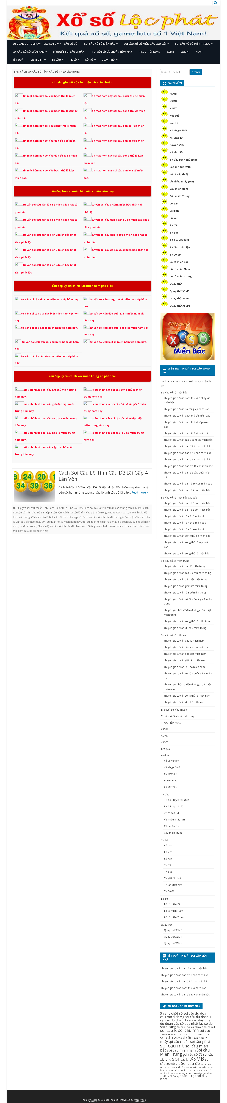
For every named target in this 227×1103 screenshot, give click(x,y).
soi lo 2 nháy (182, 1067)
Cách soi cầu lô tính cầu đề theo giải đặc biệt (108, 517)
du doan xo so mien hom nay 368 (66, 521)
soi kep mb (169, 1067)
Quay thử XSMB (179, 291)
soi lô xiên (165, 1073)
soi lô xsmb (176, 1073)
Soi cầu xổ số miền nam (28, 51)
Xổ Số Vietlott (171, 760)
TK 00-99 (175, 254)
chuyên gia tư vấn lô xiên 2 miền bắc (185, 516)
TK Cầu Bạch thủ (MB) (183, 159)
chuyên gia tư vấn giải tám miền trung (185, 586)
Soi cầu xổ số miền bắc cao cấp (145, 43)
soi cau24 (209, 1027)
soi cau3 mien (195, 1027)
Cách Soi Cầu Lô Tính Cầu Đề (65, 508)
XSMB (170, 51)
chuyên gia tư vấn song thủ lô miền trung (187, 621)
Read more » (139, 492)
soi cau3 (181, 1027)
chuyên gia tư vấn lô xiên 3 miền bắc (185, 522)
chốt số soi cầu (182, 1013)
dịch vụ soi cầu (184, 1016)
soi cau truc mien (126, 526)
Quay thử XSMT (180, 298)
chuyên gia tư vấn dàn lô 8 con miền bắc (187, 509)
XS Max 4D (176, 137)
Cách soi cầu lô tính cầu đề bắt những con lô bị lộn (113, 508)
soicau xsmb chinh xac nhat (189, 1034)
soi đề (163, 1076)
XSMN (185, 51)
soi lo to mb (204, 1067)
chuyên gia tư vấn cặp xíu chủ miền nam (187, 647)
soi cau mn (188, 1030)
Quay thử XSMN (180, 305)
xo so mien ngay (38, 530)
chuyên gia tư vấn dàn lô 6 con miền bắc (187, 503)
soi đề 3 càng (173, 1076)
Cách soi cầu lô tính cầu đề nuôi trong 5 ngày (89, 512)
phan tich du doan (104, 526)
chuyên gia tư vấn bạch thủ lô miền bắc (186, 433)
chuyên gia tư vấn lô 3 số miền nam (184, 667)
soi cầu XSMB (188, 1058)
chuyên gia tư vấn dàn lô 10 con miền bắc (188, 483)
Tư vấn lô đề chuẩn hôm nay (112, 51)
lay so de (206, 1023)
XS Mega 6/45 (178, 130)
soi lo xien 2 (206, 1070)
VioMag (93, 1099)
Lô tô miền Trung (181, 276)
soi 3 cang (168, 1026)
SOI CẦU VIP (169, 1038)
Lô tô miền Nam (180, 269)
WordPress (140, 1099)
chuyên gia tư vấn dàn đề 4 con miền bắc (187, 446)
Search (196, 72)
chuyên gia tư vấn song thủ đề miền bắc (187, 535)
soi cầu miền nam (181, 1050)
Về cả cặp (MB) (179, 174)
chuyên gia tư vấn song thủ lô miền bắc (186, 553)
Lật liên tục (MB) (180, 167)
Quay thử (108, 59)
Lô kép (174, 218)
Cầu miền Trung (180, 196)
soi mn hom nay (189, 1073)
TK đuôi (174, 232)
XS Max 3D (176, 152)
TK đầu (174, 225)
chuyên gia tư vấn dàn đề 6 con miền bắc (187, 453)
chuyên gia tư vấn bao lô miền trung (184, 566)
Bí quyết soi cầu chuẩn (69, 51)
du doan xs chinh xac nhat (102, 521)
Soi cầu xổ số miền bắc (99, 43)
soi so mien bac (204, 1073)
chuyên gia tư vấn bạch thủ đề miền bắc (187, 415)
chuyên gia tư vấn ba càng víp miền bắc (186, 409)
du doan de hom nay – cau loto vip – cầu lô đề (44, 43)
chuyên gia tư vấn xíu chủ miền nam (184, 702)
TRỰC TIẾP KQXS (149, 51)
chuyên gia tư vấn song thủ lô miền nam (187, 695)
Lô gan (174, 203)
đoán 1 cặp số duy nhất (183, 1077)
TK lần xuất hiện (180, 247)
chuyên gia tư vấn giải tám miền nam (185, 660)
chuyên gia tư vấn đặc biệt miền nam (185, 653)
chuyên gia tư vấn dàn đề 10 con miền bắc (188, 466)
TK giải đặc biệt (179, 240)
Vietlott (37, 59)
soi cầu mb (172, 1045)
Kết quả (17, 59)
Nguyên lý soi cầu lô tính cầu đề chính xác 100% (65, 526)
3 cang (165, 1013)
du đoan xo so (28, 526)
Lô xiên (174, 210)
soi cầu (186, 1038)
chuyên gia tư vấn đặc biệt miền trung (185, 579)
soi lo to (193, 1067)
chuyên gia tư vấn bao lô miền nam (184, 640)
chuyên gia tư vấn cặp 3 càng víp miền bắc (188, 439)
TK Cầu (56, 59)
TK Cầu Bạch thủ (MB (176, 800)
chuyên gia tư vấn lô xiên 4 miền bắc (185, 529)
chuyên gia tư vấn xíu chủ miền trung (185, 627)
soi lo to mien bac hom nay (187, 1070)
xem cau (23, 530)
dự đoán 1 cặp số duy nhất (191, 1020)
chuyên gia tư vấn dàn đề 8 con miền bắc (187, 459)
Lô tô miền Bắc (179, 262)
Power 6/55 (177, 145)
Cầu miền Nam (179, 188)
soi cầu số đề (192, 1054)
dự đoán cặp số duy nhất (179, 1023)
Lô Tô (89, 59)
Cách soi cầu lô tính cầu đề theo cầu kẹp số (56, 517)
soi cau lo (169, 1030)
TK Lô (73, 59)
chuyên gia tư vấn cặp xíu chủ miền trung (187, 572)
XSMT (199, 51)
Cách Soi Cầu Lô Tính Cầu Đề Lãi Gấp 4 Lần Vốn (103, 475)
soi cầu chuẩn (179, 1041)
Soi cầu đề (190, 1063)
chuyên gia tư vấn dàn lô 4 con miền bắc (187, 490)
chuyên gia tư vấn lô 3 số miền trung (185, 592)
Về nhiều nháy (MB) (182, 181)
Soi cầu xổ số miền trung (192, 43)
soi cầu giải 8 (200, 1041)
